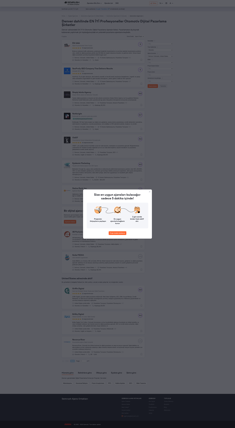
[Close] (150, 191)
